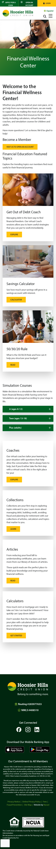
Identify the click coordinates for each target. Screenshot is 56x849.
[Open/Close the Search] (45, 16)
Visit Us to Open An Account (20, 147)
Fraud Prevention (14, 805)
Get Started (16, 635)
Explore (14, 234)
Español (50, 11)
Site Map (28, 805)
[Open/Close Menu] (50, 15)
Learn (13, 529)
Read (12, 365)
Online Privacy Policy (31, 801)
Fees (45, 801)
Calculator (16, 299)
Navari (46, 805)
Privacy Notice (14, 801)
